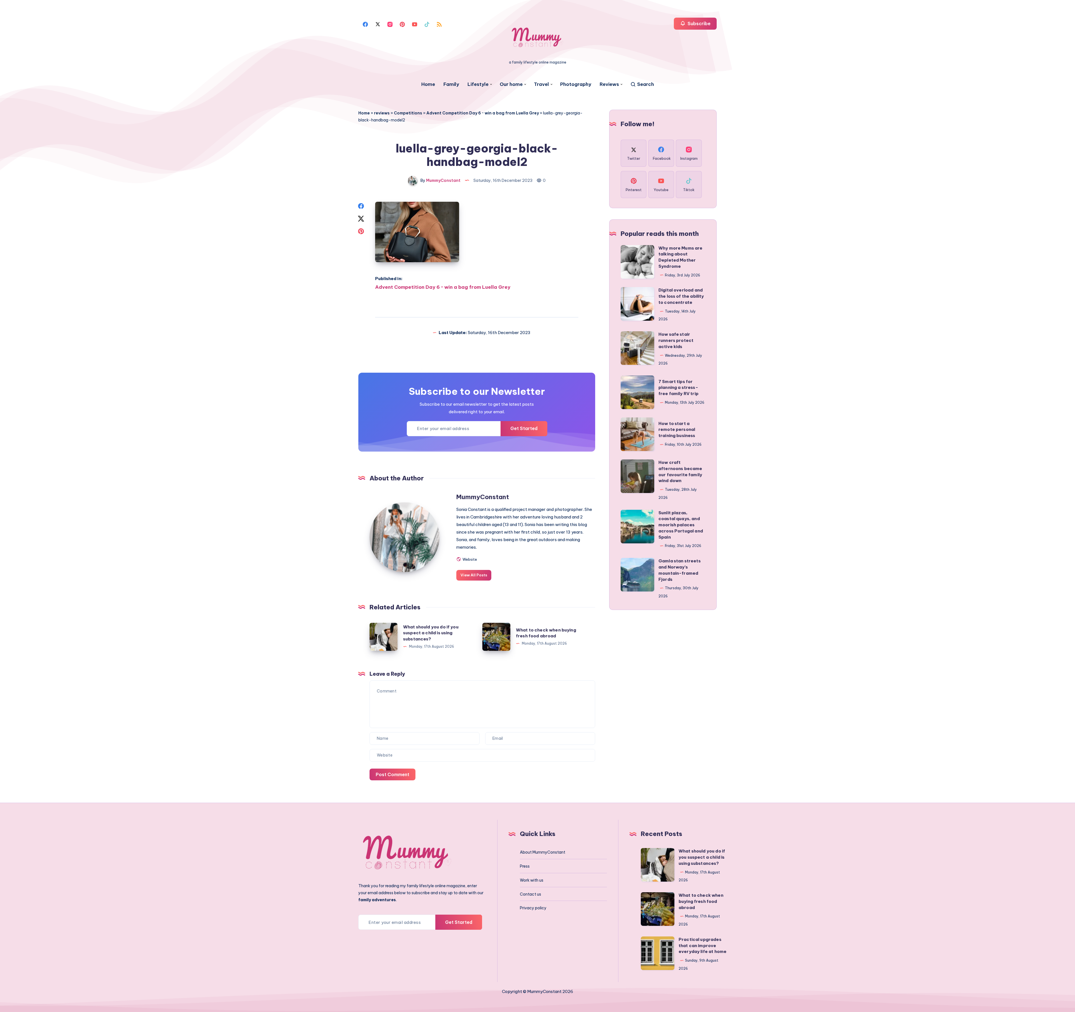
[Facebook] (365, 24)
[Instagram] (390, 24)
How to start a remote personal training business (676, 429)
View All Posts (474, 575)
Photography (575, 84)
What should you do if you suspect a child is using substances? (431, 633)
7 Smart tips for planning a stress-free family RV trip (678, 387)
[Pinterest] (402, 24)
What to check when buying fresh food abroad (701, 901)
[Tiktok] (427, 24)
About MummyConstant (542, 852)
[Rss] (439, 24)
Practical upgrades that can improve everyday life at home (702, 945)
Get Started (524, 428)
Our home (511, 84)
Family (451, 84)
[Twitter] (377, 24)
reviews (382, 113)
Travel (541, 84)
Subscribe (698, 23)
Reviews (609, 84)
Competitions (408, 113)
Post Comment (392, 774)
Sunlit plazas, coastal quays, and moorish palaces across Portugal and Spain (680, 525)
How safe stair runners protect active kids (675, 340)
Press (525, 866)
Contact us (530, 894)
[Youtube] (414, 24)
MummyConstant (482, 497)
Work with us (531, 880)
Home (428, 84)
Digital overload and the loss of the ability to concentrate (681, 296)
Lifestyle (478, 84)
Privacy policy (533, 907)
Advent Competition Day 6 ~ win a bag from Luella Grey (482, 113)
